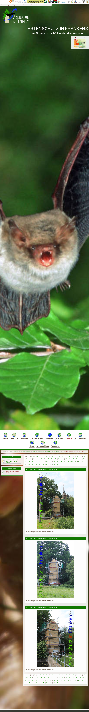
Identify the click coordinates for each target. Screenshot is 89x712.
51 (79, 461)
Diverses (49, 438)
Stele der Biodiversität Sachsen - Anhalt (73, 451)
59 (47, 464)
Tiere (32, 446)
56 (36, 464)
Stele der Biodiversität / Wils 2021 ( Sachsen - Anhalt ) (46, 451)
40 (39, 461)
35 (83, 459)
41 (43, 461)
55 (32, 464)
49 (71, 461)
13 (66, 456)
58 (43, 464)
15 (73, 456)
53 (25, 464)
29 (62, 459)
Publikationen (80, 438)
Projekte (69, 438)
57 (39, 464)
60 (50, 464)
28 (59, 459)
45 (57, 461)
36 (25, 461)
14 (69, 456)
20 (30, 459)
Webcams (55, 446)
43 (50, 461)
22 (37, 459)
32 (73, 459)
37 (29, 461)
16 (77, 456)
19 (26, 459)
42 (47, 461)
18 (84, 456)
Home (5, 438)
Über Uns (14, 438)
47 (64, 461)
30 (66, 459)
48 (68, 461)
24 (44, 459)
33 (76, 459)
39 (36, 461)
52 (82, 461)
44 (54, 461)
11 (59, 456)
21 (34, 459)
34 (80, 459)
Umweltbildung (43, 446)
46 (61, 461)
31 (69, 459)
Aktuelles (24, 438)
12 (62, 456)
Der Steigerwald (37, 438)
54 (29, 464)
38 (32, 461)
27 (55, 459)
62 (57, 464)
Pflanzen (59, 438)
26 (51, 459)
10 (55, 456)
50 (75, 461)
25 (48, 459)
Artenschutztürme (25, 451)
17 (80, 456)
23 (41, 459)
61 (54, 464)
